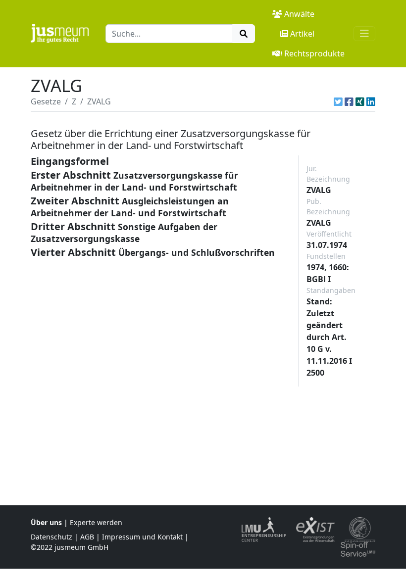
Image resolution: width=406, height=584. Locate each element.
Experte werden (96, 522)
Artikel (302, 33)
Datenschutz (51, 536)
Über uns (46, 522)
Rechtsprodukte (314, 53)
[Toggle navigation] (364, 33)
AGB (87, 536)
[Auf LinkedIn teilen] (370, 101)
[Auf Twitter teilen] (338, 101)
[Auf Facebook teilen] (349, 101)
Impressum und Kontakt (142, 536)
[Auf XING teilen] (359, 101)
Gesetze (46, 101)
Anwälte (299, 13)
